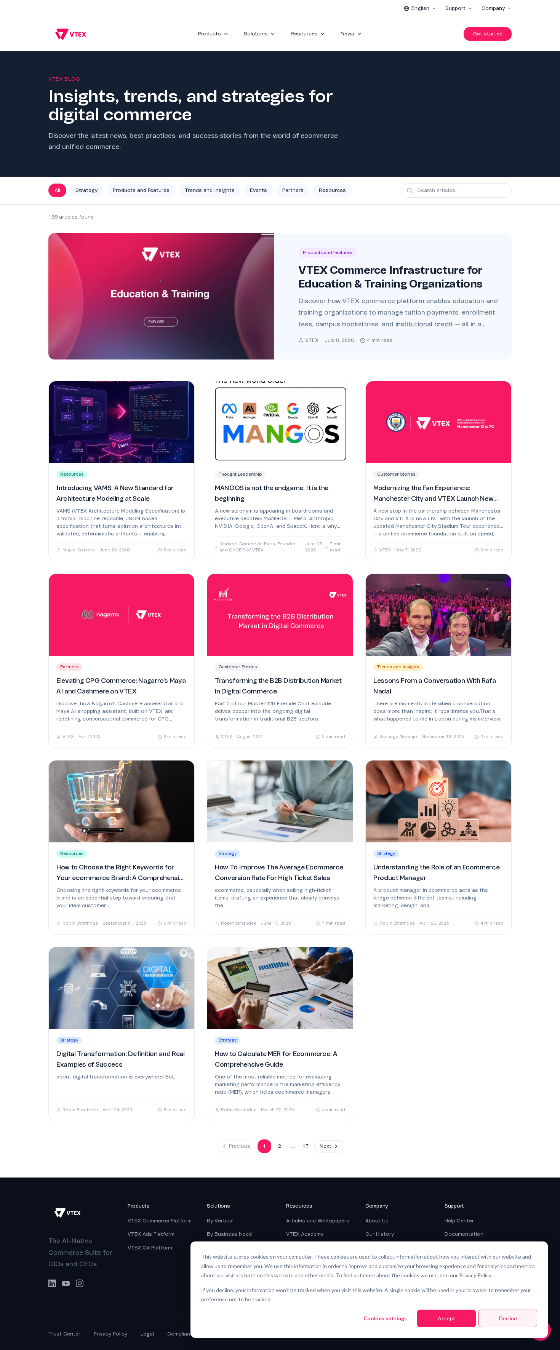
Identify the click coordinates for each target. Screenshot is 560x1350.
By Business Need (229, 1234)
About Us (377, 1220)
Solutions (256, 33)
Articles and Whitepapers (317, 1220)
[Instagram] (79, 1283)
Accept (446, 1318)
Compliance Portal (190, 1334)
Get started (487, 33)
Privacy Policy (110, 1334)
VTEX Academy (304, 1234)
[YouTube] (66, 1283)
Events (258, 190)
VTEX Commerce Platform (160, 1220)
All (57, 190)
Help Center (459, 1220)
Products (209, 33)
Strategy (86, 190)
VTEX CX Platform (150, 1248)
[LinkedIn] (52, 1283)
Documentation (464, 1234)
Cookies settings (385, 1318)
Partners (293, 190)
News (347, 33)
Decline (508, 1318)
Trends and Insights (210, 190)
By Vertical (220, 1220)
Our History (379, 1234)
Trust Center (64, 1334)
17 (305, 1146)
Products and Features (141, 190)
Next (325, 1146)
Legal (147, 1334)
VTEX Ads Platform (151, 1234)
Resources (304, 33)
